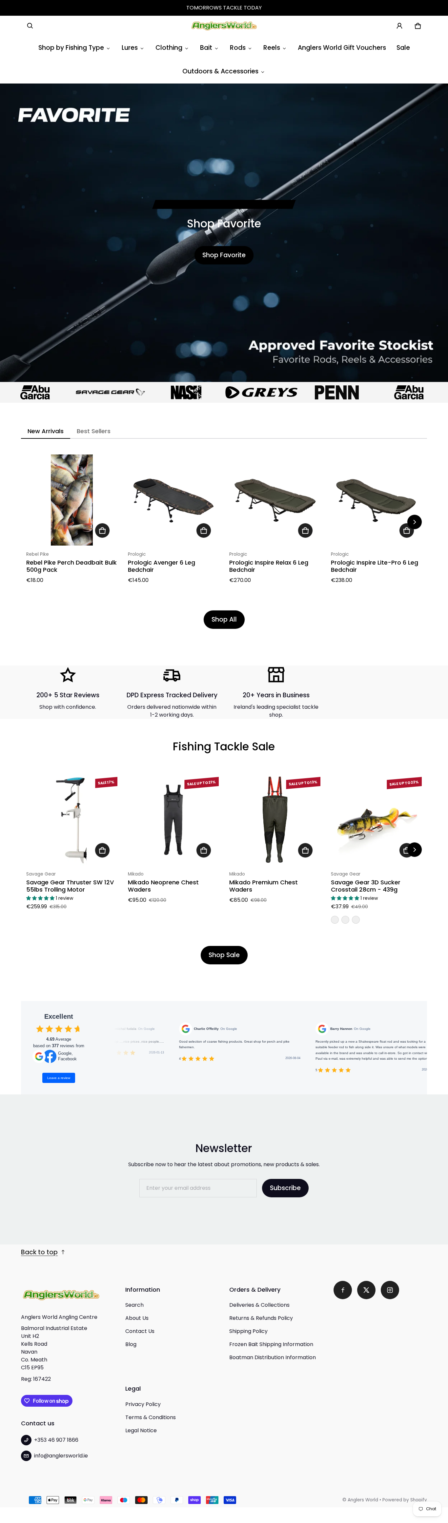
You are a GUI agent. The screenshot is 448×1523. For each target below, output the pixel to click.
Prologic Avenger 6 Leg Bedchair (161, 566)
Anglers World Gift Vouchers (342, 47)
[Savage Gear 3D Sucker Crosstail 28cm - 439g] (376, 819)
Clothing (168, 47)
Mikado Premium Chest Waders (263, 886)
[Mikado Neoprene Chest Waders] (173, 819)
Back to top (39, 1252)
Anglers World (363, 1500)
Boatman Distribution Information (272, 1357)
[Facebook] (343, 1290)
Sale (403, 47)
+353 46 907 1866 (56, 1440)
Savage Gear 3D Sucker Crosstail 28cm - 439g (365, 886)
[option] (75, 392)
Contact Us (139, 1331)
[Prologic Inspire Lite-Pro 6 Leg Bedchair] (376, 500)
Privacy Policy (143, 1404)
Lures (130, 47)
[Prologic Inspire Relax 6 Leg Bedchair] (274, 500)
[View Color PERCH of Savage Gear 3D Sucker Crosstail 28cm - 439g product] (335, 920)
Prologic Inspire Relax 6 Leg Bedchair (268, 566)
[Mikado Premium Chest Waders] (274, 819)
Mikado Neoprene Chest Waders (163, 886)
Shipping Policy (248, 1331)
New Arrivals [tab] (46, 431)
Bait (206, 47)
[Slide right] (414, 522)
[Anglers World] (224, 26)
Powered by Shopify (404, 1500)
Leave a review (58, 1078)
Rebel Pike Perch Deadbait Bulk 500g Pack (71, 566)
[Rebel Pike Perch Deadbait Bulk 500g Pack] (71, 500)
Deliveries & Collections (259, 1305)
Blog (130, 1344)
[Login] (399, 26)
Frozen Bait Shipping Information (271, 1344)
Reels (271, 47)
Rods (238, 47)
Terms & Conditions (150, 1417)
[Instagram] (390, 1290)
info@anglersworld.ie (61, 1455)
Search (134, 1305)
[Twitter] (366, 1290)
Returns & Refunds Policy (261, 1318)
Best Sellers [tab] (94, 431)
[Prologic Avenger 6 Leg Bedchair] (173, 500)
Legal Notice (141, 1430)
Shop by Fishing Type (71, 47)
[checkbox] (40, 1028)
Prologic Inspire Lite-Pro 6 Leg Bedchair (374, 566)
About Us (137, 1318)
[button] (30, 26)
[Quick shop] (102, 530)
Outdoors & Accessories (220, 71)
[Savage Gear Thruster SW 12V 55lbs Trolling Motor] (71, 819)
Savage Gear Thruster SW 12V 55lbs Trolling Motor (70, 886)
